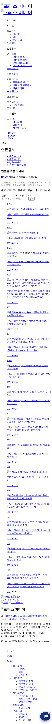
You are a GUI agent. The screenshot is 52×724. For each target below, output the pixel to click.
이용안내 (17, 125)
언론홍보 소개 (20, 57)
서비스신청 (12, 68)
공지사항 (17, 122)
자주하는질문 (20, 128)
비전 (15, 37)
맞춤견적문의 (20, 88)
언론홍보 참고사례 (22, 65)
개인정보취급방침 (10, 616)
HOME (11, 133)
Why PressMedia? (21, 63)
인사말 (16, 34)
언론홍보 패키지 (21, 82)
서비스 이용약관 (28, 616)
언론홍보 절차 (20, 60)
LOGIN (11, 135)
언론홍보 (11, 43)
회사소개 (11, 20)
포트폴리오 (12, 91)
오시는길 (17, 40)
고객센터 (11, 108)
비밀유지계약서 (20, 619)
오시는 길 (6, 619)
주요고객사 (18, 105)
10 (18, 599)
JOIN (10, 138)
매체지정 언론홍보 (22, 85)
